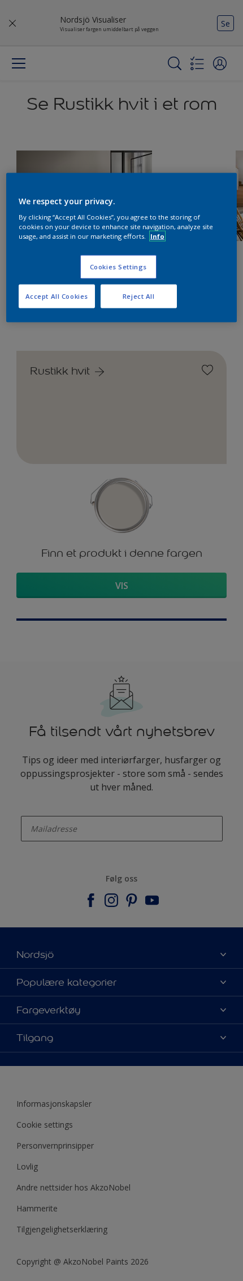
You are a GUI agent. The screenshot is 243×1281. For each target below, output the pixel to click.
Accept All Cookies (56, 296)
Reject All (139, 296)
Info (157, 236)
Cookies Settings (118, 267)
